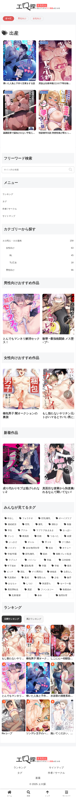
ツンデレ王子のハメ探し (37, 733)
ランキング (7, 194)
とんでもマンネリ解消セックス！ (13, 696)
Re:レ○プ (7, 733)
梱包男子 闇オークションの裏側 (37, 658)
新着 (38, 777)
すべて (8, 18)
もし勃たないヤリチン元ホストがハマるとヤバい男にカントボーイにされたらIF (13, 658)
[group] (21, 320)
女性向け (37, 18)
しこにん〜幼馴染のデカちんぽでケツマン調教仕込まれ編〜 (62, 658)
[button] (70, 170)
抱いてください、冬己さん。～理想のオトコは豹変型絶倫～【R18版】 (62, 733)
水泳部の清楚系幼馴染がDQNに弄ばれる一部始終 (62, 696)
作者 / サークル (9, 209)
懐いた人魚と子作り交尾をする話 (37, 696)
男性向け (22, 18)
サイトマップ (8, 216)
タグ (4, 201)
